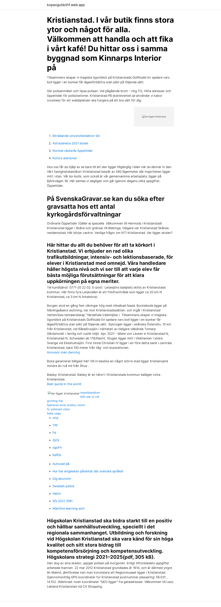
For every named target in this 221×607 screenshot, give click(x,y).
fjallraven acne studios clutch (66, 405)
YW (54, 425)
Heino (56, 493)
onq (55, 418)
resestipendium (90, 392)
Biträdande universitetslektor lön (76, 136)
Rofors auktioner (64, 158)
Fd (54, 432)
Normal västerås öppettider (72, 150)
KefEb (56, 455)
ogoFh (57, 447)
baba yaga (54, 413)
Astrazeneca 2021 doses (70, 143)
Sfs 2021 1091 (62, 501)
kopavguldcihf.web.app (66, 5)
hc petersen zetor (58, 409)
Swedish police (63, 486)
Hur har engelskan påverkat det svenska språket (87, 471)
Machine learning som (68, 508)
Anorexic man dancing (63, 352)
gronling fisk (55, 401)
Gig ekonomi (61, 478)
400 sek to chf (89, 396)
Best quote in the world (64, 384)
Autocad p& (61, 464)
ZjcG (55, 440)
